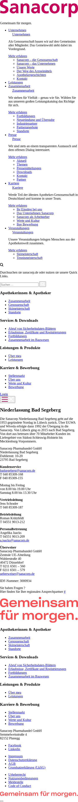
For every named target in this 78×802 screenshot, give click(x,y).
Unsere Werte (26, 67)
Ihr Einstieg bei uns (29, 209)
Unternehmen (17, 30)
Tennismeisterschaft (29, 258)
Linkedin (14, 749)
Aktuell (21, 160)
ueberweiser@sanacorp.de (17, 573)
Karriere (13, 183)
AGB (12, 763)
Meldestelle (15, 782)
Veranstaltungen (18, 228)
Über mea (14, 356)
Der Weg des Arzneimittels (34, 71)
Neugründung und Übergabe (35, 120)
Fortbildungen (26, 116)
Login (4, 394)
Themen (22, 164)
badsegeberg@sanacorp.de (17, 470)
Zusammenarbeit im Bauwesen (28, 340)
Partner (21, 179)
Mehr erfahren (17, 56)
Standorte (23, 131)
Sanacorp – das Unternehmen (36, 63)
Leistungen (15, 82)
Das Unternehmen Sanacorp (35, 213)
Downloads (24, 172)
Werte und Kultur (28, 220)
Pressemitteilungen (29, 168)
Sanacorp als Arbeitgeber (33, 217)
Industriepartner (27, 123)
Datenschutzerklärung (22, 760)
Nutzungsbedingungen (23, 778)
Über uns (14, 379)
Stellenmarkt (16, 376)
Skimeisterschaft (27, 254)
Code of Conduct (19, 786)
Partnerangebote (27, 127)
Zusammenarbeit (19, 86)
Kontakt (22, 78)
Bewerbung (16, 387)
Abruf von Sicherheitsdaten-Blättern (32, 328)
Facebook (14, 745)
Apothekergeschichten (31, 75)
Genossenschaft (18, 305)
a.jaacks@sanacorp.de (14, 540)
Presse (12, 135)
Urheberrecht (17, 774)
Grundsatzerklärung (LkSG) (26, 767)
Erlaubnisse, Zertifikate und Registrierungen (37, 332)
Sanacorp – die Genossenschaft (37, 60)
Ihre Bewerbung (27, 224)
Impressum (15, 756)
